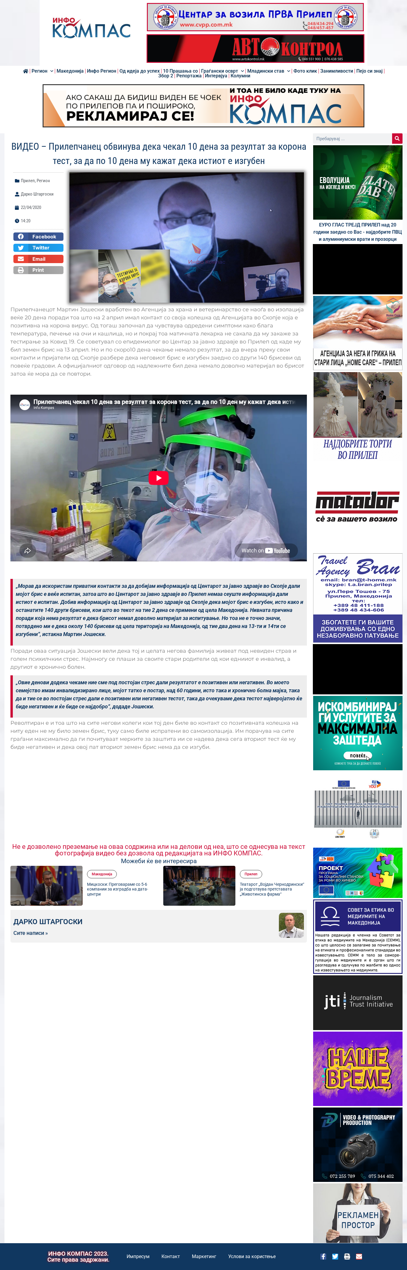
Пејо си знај (369, 71)
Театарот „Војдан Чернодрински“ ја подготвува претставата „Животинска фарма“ (272, 889)
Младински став (265, 71)
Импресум (138, 1256)
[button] (38, 236)
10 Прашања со (180, 71)
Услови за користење (252, 1256)
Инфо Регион (101, 71)
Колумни (240, 76)
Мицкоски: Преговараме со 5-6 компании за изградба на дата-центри (117, 889)
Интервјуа (216, 76)
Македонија (70, 71)
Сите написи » (30, 933)
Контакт (170, 1256)
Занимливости (336, 71)
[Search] (397, 138)
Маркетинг (204, 1256)
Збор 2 (165, 76)
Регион (39, 71)
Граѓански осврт (219, 71)
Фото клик (305, 71)
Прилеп (28, 180)
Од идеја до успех (139, 71)
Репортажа (189, 76)
